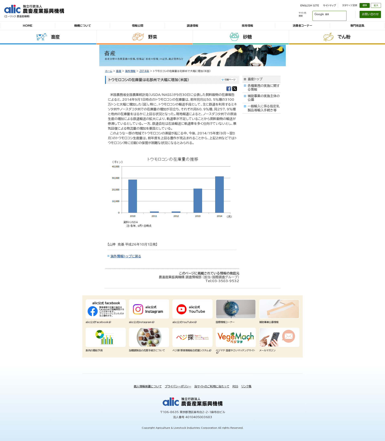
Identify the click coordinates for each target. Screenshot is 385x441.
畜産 (55, 37)
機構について (82, 25)
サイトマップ (329, 5)
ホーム (108, 71)
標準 (365, 5)
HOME (27, 25)
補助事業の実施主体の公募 (264, 97)
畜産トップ (255, 79)
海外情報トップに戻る (125, 256)
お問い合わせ (370, 14)
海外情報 (130, 71)
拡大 (376, 5)
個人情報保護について (148, 386)
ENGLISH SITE (309, 5)
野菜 (152, 37)
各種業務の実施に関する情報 (264, 87)
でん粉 (344, 37)
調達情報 (192, 25)
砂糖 (247, 37)
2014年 (144, 71)
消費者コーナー (302, 25)
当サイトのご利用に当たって (211, 386)
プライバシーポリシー (178, 386)
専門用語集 (357, 25)
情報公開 (137, 25)
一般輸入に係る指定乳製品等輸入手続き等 (264, 108)
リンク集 (246, 386)
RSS (235, 386)
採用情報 (247, 25)
